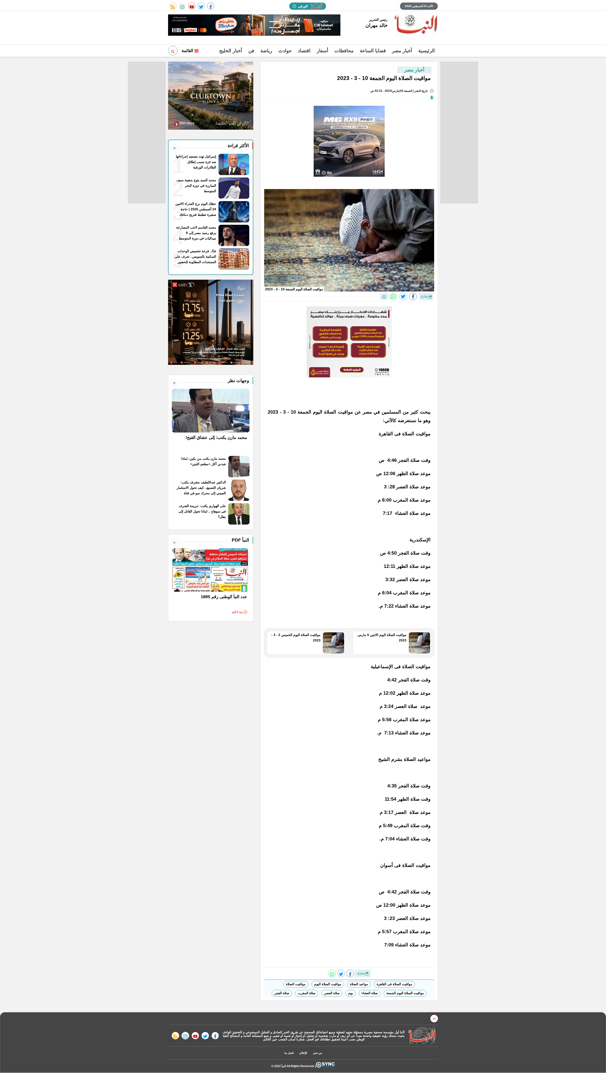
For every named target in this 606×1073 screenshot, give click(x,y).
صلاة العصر (332, 993)
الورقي (303, 6)
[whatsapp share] (393, 296)
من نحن (317, 1053)
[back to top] (434, 1018)
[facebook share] (413, 296)
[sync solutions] (325, 1066)
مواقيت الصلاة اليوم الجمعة (405, 993)
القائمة (188, 50)
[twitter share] (403, 296)
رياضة (266, 50)
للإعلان (303, 1053)
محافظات (344, 50)
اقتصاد (304, 50)
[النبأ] (415, 24)
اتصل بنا (289, 1053)
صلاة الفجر (281, 993)
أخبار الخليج (230, 50)
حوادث (285, 50)
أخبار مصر (402, 50)
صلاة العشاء (369, 993)
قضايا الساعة (373, 50)
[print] (384, 296)
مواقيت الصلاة (296, 984)
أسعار (322, 50)
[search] (173, 50)
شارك (424, 296)
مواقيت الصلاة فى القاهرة (394, 984)
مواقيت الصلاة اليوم (327, 984)
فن (251, 50)
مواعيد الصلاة (359, 984)
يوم (350, 993)
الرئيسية (426, 50)
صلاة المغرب (307, 993)
